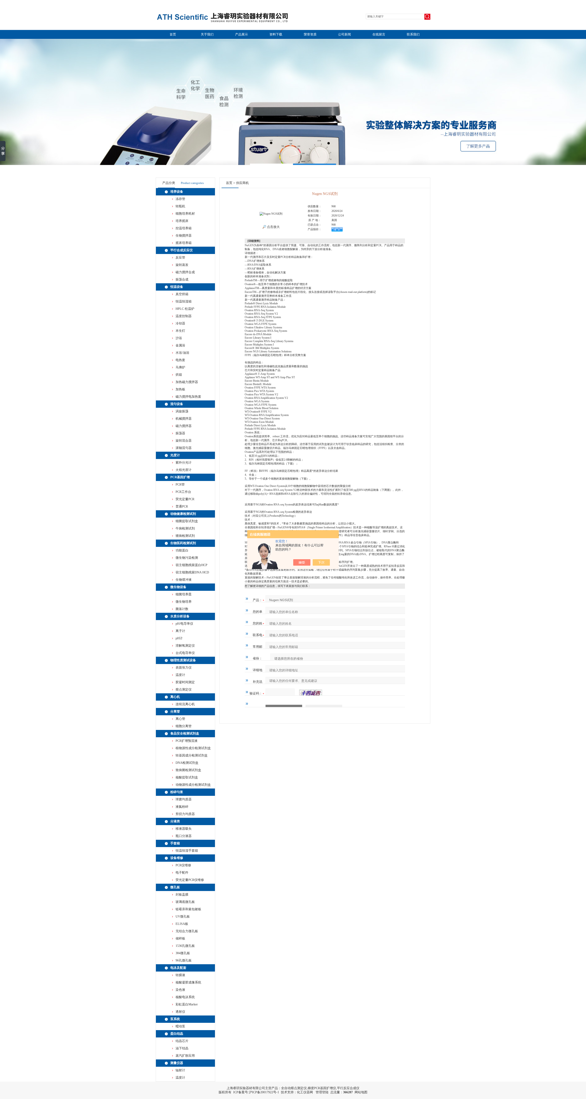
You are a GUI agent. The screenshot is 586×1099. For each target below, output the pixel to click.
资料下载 (275, 34)
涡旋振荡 (182, 411)
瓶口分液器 (184, 836)
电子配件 (182, 872)
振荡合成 (182, 279)
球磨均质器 (184, 799)
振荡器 (180, 433)
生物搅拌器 (184, 235)
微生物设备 (178, 587)
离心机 (175, 697)
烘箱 (179, 374)
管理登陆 (322, 1092)
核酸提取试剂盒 (187, 777)
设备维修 (176, 858)
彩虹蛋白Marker (187, 1004)
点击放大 (273, 227)
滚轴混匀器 (184, 448)
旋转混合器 (184, 440)
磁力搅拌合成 (185, 272)
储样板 (180, 938)
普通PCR (182, 506)
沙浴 (179, 338)
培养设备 (176, 191)
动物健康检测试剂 (183, 514)
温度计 (180, 675)
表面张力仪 (184, 667)
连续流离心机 (185, 704)
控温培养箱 (184, 228)
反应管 (180, 257)
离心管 (180, 719)
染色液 (180, 989)
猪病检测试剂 (185, 535)
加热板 (180, 389)
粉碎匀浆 (176, 792)
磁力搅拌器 (184, 426)
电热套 (180, 360)
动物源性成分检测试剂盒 (193, 784)
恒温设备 (176, 287)
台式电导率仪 (185, 653)
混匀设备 (176, 404)
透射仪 (180, 1011)
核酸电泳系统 (185, 997)
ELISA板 (182, 924)
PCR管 (180, 484)
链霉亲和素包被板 (188, 909)
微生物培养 (184, 601)
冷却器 (180, 323)
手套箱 (175, 843)
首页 (173, 34)
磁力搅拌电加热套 (188, 396)
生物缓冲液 (184, 579)
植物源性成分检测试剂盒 (193, 748)
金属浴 (180, 345)
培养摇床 (182, 221)
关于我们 (207, 34)
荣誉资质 (310, 34)
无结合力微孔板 (187, 931)
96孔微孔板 (184, 960)
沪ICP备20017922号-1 (264, 1092)
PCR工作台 (183, 492)
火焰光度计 (184, 470)
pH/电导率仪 (184, 623)
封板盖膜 (182, 894)
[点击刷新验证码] (310, 693)
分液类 (175, 821)
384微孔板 (183, 953)
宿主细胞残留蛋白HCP (191, 565)
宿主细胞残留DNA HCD (192, 572)
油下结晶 (182, 1048)
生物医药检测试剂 (183, 543)
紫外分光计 (184, 462)
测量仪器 (176, 1063)
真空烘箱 (182, 294)
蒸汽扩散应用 (185, 1055)
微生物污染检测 (187, 557)
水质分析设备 (180, 616)
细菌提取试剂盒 (187, 521)
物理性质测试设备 (183, 660)
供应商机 (242, 183)
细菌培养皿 (184, 594)
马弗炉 (180, 367)
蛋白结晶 (176, 1033)
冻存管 (180, 199)
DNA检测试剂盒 (187, 762)
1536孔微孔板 (185, 946)
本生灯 (180, 330)
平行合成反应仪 (181, 250)
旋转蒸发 (182, 265)
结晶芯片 (182, 1041)
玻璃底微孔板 (185, 902)
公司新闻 (344, 34)
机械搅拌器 (184, 418)
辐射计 (180, 1070)
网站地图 (361, 1092)
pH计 (179, 638)
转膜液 (180, 975)
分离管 (175, 711)
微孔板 (175, 887)
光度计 (175, 455)
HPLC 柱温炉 (185, 309)
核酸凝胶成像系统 (188, 982)
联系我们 (413, 34)
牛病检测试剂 (185, 528)
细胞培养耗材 (185, 213)
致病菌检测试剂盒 (188, 770)
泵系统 (175, 1019)
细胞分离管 (184, 726)
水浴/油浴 (182, 352)
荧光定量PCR (185, 499)
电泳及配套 (178, 967)
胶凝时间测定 (185, 682)
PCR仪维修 (183, 865)
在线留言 (378, 34)
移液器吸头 (184, 828)
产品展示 (241, 34)
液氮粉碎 (182, 806)
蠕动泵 (180, 1026)
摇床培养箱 (184, 243)
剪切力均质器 (185, 814)
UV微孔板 (183, 916)
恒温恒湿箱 (184, 301)
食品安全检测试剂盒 (184, 733)
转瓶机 (180, 206)
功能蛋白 (182, 550)
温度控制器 (184, 316)
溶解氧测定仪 (185, 645)
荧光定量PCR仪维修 (190, 880)
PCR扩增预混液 (187, 741)
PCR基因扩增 (180, 477)
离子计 (180, 631)
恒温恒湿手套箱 (187, 850)
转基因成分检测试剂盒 (192, 755)
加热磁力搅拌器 (187, 382)
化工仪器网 (305, 1092)
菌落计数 (182, 609)
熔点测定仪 (184, 689)
